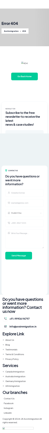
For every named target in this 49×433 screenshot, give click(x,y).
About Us (9, 340)
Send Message (19, 255)
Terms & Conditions (14, 354)
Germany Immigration (15, 381)
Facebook (8, 403)
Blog (7, 344)
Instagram (8, 408)
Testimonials (11, 349)
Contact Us (9, 398)
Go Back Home (24, 76)
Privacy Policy (12, 359)
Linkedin (8, 413)
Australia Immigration (15, 376)
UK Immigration (12, 386)
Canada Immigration (14, 371)
